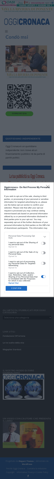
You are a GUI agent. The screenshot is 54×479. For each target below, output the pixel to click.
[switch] (43, 243)
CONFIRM (16, 288)
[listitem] (27, 237)
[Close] (48, 187)
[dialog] (27, 239)
